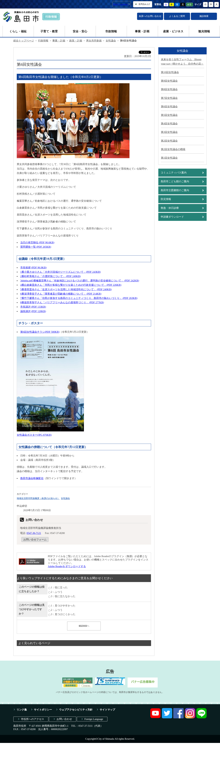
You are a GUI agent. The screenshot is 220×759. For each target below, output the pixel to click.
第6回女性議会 (169, 106)
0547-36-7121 (34, 533)
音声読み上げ (144, 4)
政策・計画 (75, 40)
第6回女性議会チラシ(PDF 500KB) (39, 331)
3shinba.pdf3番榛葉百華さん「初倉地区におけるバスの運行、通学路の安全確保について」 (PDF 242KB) (79, 280)
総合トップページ (23, 40)
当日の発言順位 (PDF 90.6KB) (37, 242)
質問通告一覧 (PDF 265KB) (35, 246)
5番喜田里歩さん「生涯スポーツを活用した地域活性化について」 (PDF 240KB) (66, 289)
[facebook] (178, 717)
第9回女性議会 (169, 80)
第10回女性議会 (170, 72)
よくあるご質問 (177, 16)
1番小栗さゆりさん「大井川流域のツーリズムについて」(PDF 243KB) (60, 272)
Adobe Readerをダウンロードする (67, 566)
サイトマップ (107, 709)
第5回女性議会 (169, 115)
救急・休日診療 (170, 208)
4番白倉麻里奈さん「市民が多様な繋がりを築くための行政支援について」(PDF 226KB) (70, 285)
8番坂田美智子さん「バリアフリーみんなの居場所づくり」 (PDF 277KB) (62, 302)
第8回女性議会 (169, 89)
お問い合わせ (64, 719)
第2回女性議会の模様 (173, 149)
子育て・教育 (49, 31)
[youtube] (155, 717)
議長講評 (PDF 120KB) (33, 311)
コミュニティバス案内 (174, 172)
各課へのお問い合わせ (150, 16)
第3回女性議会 (169, 132)
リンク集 (22, 709)
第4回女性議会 (169, 123)
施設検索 (203, 16)
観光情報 (204, 31)
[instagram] (190, 717)
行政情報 (43, 40)
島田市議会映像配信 (31, 478)
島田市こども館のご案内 (175, 181)
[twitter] (167, 717)
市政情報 (111, 31)
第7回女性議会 (169, 98)
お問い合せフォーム (35, 539)
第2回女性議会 (169, 140)
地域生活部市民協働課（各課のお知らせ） (38, 498)
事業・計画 (142, 31)
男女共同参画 (94, 40)
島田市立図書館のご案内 (175, 190)
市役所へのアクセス (32, 719)
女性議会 (111, 40)
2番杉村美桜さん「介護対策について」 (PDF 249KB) (50, 276)
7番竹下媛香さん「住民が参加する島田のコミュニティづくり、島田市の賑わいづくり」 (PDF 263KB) (78, 298)
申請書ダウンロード (172, 216)
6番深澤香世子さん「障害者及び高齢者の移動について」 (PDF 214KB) (60, 293)
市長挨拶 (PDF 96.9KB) (33, 267)
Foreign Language (93, 719)
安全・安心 (80, 31)
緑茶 (189, 4)
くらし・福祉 (18, 31)
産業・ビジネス (173, 31)
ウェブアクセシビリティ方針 (76, 709)
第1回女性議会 (169, 157)
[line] (201, 717)
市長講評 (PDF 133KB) (33, 306)
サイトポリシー (43, 709)
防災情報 (166, 199)
